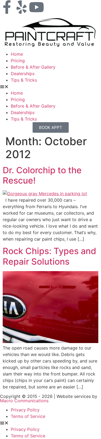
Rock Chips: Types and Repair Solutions (49, 256)
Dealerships (22, 73)
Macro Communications (24, 400)
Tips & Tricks (24, 80)
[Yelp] (21, 7)
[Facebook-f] (6, 7)
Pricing (18, 60)
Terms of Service (28, 416)
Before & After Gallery (33, 67)
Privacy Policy (25, 410)
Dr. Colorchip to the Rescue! (42, 175)
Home (17, 54)
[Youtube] (36, 7)
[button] (50, 86)
